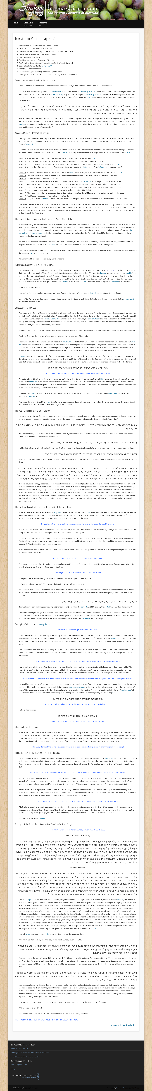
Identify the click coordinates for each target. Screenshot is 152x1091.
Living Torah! (47, 66)
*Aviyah (120, 899)
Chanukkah (32, 396)
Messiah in (28, 24)
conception (113, 393)
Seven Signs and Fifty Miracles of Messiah (24, 1057)
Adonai (93, 928)
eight (47, 934)
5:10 (93, 158)
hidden (86, 167)
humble (103, 273)
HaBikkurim (62, 342)
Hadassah (114, 281)
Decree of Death (54, 91)
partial (107, 607)
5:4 (117, 164)
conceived (33, 381)
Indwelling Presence (77, 687)
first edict (93, 293)
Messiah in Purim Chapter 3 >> (124, 1025)
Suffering (101, 167)
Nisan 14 (108, 758)
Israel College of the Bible (19, 1065)
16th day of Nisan (94, 94)
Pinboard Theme (122, 1088)
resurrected (45, 198)
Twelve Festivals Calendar (19, 1048)
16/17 (129, 152)
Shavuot (65, 281)
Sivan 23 (23, 356)
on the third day (56, 94)
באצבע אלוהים (115, 638)
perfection (86, 618)
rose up (87, 181)
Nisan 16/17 (31, 144)
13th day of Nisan (88, 91)
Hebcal (12, 1069)
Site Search (43, 24)
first (48, 402)
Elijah (102, 379)
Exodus (68, 152)
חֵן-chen (22, 124)
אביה (28, 934)
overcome (51, 244)
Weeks (42, 818)
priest (31, 899)
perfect (84, 607)
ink (89, 512)
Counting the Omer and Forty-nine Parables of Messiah (29, 1053)
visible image (126, 690)
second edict (128, 299)
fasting (90, 97)
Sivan (84, 281)
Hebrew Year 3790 (51, 319)
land (71, 173)
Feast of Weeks (93, 319)
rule (31, 253)
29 (97, 161)
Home (16, 23)
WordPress (135, 1088)
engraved (57, 512)
